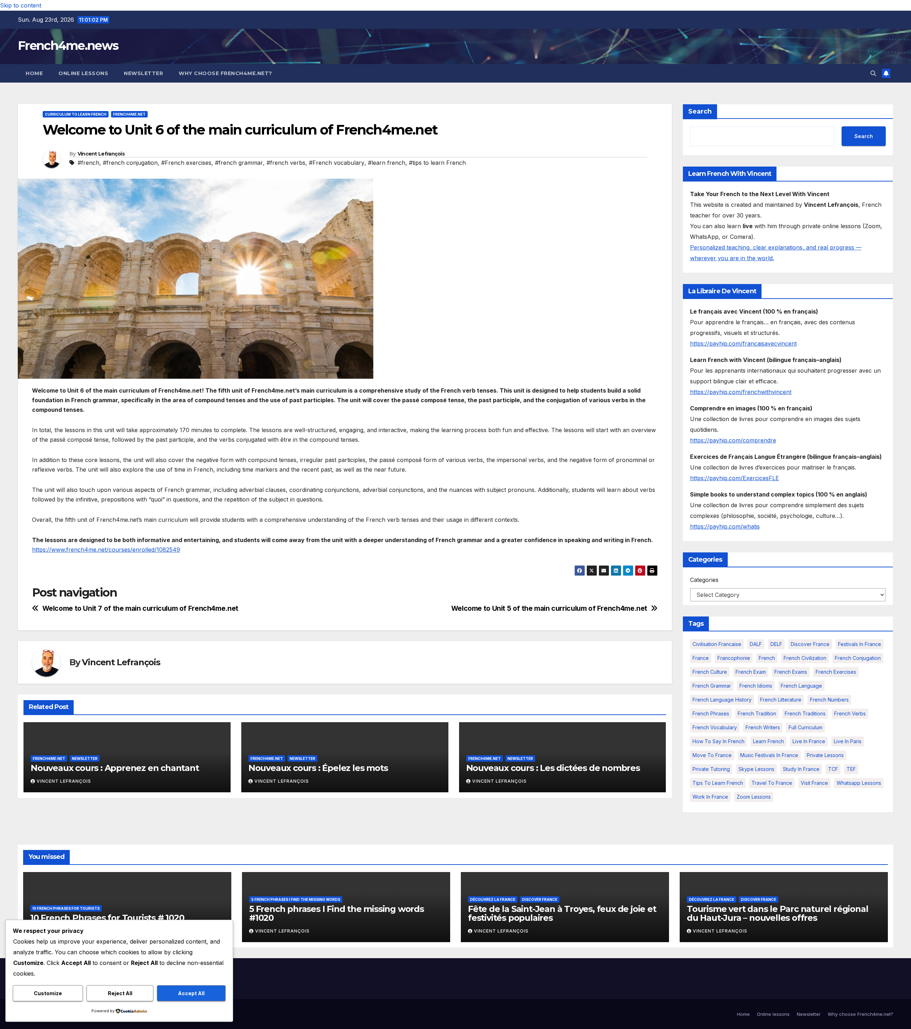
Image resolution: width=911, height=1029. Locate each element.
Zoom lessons (754, 797)
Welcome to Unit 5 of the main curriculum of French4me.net (549, 608)
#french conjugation (130, 162)
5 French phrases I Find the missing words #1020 (336, 913)
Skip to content (20, 5)
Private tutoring (711, 769)
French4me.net (129, 114)
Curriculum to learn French (75, 114)
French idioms (755, 686)
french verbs (850, 713)
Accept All (191, 993)
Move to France (712, 755)
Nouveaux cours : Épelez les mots (318, 768)
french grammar (712, 686)
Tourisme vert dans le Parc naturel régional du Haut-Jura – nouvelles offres (777, 913)
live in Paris (848, 741)
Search (700, 111)
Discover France (810, 644)
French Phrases (711, 713)
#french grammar (239, 162)
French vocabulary (715, 727)
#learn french (386, 162)
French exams (790, 672)
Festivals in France (859, 644)
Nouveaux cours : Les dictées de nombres (553, 768)
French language (801, 686)
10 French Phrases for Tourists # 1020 (107, 918)
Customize (48, 993)
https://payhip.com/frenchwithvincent (740, 391)
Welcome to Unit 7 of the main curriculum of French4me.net (140, 608)
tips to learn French (718, 783)
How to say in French (718, 741)
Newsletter (143, 73)
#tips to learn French (437, 162)
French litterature (780, 700)
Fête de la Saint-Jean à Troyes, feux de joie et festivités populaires (562, 913)
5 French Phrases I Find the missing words (295, 899)
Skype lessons (756, 769)
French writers (763, 727)
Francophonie (733, 658)
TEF (851, 769)
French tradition (757, 713)
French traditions (805, 713)
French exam (751, 672)
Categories (704, 579)
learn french (768, 741)
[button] (873, 73)
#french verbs (286, 162)
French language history (722, 700)
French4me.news (68, 45)
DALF (756, 644)
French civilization (805, 658)
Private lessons (825, 755)
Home (34, 73)
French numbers (829, 700)
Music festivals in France (769, 755)
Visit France (814, 783)
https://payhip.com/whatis (725, 526)
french (767, 658)
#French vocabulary (336, 162)
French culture (710, 672)
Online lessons (83, 73)
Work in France (710, 797)
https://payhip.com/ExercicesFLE (734, 478)
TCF (833, 769)
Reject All (120, 993)
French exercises (836, 672)
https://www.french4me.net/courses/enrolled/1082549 (106, 549)
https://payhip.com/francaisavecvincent (743, 343)
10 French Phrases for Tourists (66, 908)
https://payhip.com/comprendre (733, 440)
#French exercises (186, 162)
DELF (776, 644)
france (701, 658)
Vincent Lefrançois (101, 154)
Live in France (808, 741)
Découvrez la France (492, 899)
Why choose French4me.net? (225, 73)
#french (88, 162)
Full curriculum (805, 727)
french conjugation (858, 658)
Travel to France (772, 783)
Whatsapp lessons (859, 783)
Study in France (801, 769)
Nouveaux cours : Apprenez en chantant (115, 768)
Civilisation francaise (717, 644)
